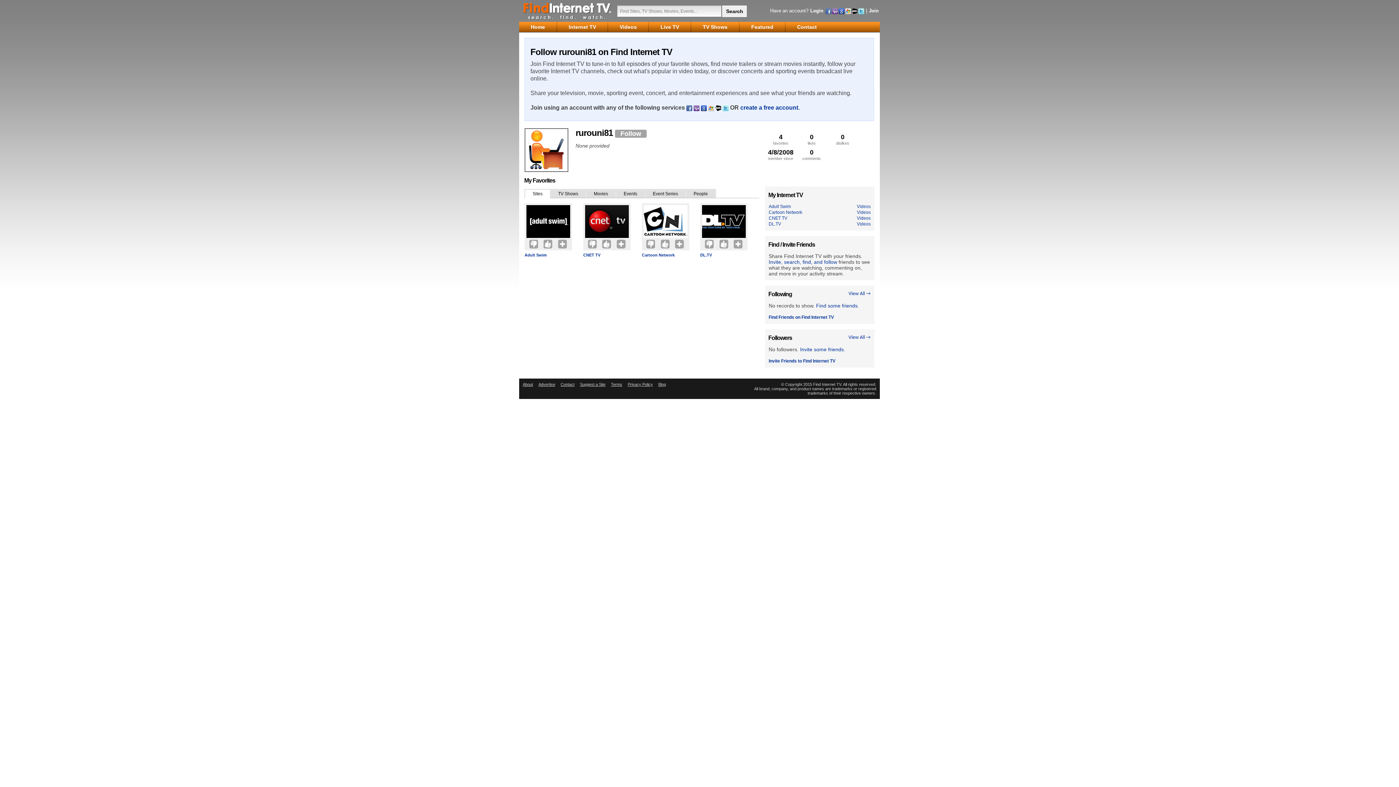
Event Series (665, 193)
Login (816, 10)
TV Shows (568, 193)
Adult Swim (536, 255)
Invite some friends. (822, 349)
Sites (537, 193)
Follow (630, 133)
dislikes (842, 139)
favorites (780, 139)
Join (874, 10)
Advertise (546, 384)
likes (812, 139)
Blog (662, 384)
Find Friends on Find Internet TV (801, 317)
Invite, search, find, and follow (803, 262)
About (528, 384)
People (701, 193)
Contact (568, 384)
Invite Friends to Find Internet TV (802, 361)
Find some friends (837, 306)
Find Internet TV (567, 11)
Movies (601, 193)
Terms (616, 384)
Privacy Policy (640, 384)
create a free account (769, 108)
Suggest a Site (593, 384)
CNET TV (591, 255)
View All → (860, 294)
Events (630, 193)
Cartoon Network (658, 255)
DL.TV (706, 255)
